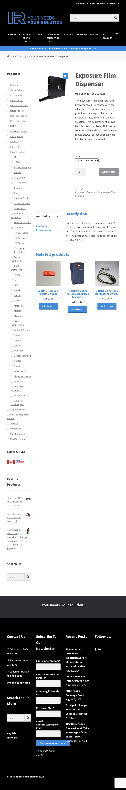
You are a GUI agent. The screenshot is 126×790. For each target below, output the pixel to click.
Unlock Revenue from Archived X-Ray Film (77, 680)
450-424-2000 (14, 675)
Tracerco (18, 381)
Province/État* (45, 708)
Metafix (17, 310)
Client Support (97, 3)
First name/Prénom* (48, 660)
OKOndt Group (21, 330)
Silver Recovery (18, 409)
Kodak (17, 290)
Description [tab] (43, 216)
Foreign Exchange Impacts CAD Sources (76, 709)
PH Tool (17, 340)
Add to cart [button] (48, 306)
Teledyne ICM (20, 371)
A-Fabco (18, 162)
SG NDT (17, 360)
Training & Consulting (53, 36)
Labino (17, 295)
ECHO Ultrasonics (22, 222)
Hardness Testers (19, 105)
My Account (107, 36)
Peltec (17, 335)
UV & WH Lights (17, 439)
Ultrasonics (15, 428)
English (11, 733)
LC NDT (17, 300)
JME (16, 285)
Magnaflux (19, 305)
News (113, 3)
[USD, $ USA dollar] (20, 463)
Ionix (16, 280)
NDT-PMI (14, 126)
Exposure (38, 56)
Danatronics (20, 208)
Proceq (17, 345)
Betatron (14, 84)
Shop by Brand (27, 36)
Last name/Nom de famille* (47, 676)
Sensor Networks (22, 355)
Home (13, 56)
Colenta (18, 187)
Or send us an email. (19, 682)
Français (12, 737)
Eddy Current (16, 100)
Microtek (18, 316)
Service (39, 34)
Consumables (17, 90)
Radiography (103, 192)
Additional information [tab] (43, 228)
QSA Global (19, 350)
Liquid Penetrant (18, 110)
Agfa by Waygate (22, 167)
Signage (22, 243)
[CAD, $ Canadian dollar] (11, 463)
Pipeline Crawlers (18, 131)
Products (14, 34)
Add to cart (108, 171)
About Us (80, 3)
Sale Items (15, 146)
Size (77, 156)
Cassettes (23, 232)
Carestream (20, 182)
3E (15, 156)
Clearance (81, 34)
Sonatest (18, 366)
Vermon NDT (20, 395)
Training (14, 423)
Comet (17, 193)
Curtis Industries (22, 203)
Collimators (23, 237)
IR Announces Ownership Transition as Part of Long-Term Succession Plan (76, 658)
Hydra (17, 274)
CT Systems (16, 95)
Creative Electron (22, 198)
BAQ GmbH (19, 177)
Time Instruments (22, 376)
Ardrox (17, 172)
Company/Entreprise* (47, 692)
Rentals (68, 34)
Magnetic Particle (18, 115)
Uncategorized (17, 433)
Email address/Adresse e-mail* (47, 724)
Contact (95, 34)
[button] (65, 76)
